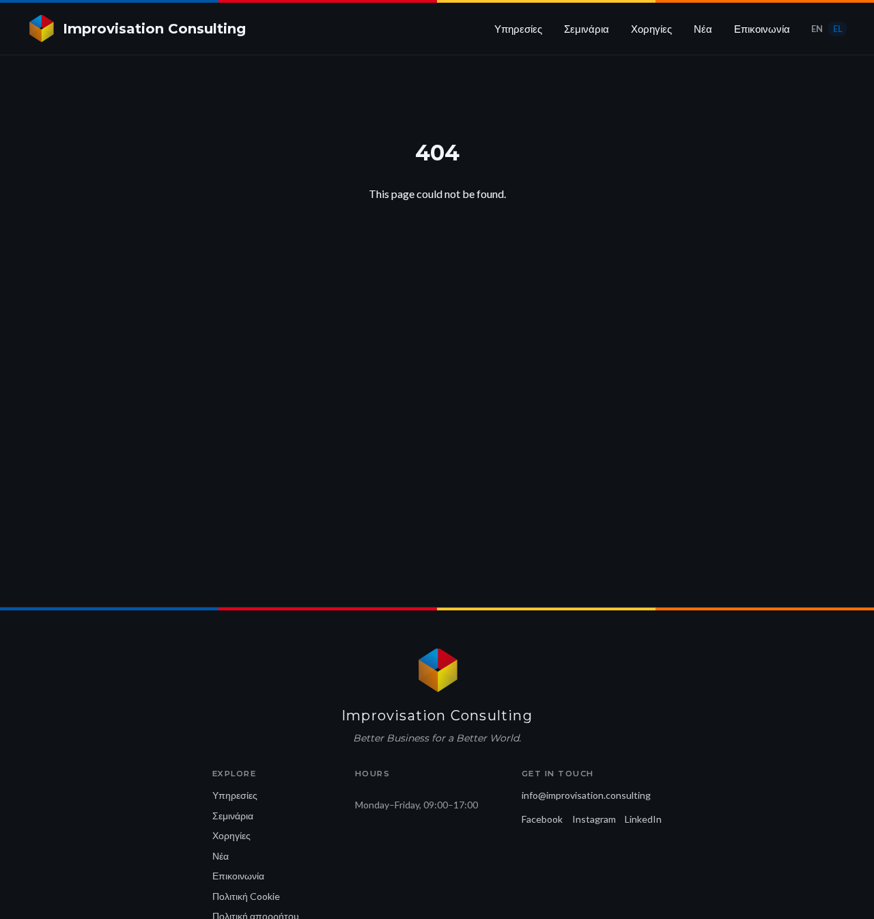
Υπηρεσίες (518, 29)
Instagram (594, 819)
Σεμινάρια (586, 29)
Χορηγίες (651, 29)
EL (838, 28)
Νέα (703, 29)
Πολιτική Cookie (246, 896)
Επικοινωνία (762, 29)
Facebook (542, 819)
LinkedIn (643, 819)
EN (817, 28)
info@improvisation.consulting (586, 795)
